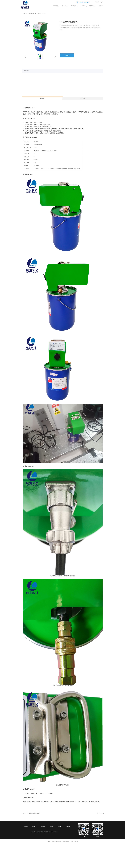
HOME (25, 13)
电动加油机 (31, 13)
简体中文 (97, 2)
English (101, 2)
